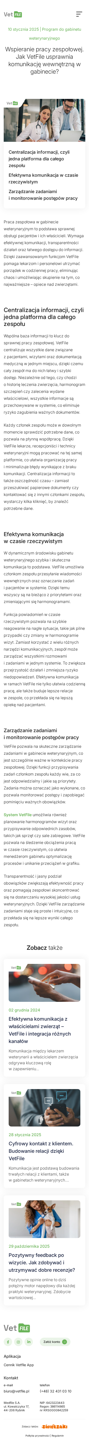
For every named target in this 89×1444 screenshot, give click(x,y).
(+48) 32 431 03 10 (55, 1391)
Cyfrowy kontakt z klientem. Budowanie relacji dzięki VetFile (41, 1151)
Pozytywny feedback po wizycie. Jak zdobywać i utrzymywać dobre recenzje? (42, 1262)
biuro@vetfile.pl (16, 1391)
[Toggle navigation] (79, 14)
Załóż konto (52, 1342)
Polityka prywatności (37, 1435)
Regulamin (58, 1435)
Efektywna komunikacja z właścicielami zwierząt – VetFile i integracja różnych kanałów (40, 1030)
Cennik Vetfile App (19, 1365)
